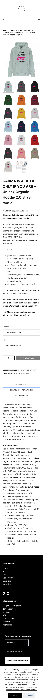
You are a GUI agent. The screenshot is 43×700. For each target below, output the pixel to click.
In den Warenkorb (28, 358)
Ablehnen (29, 696)
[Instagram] (8, 593)
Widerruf (6, 621)
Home (5, 568)
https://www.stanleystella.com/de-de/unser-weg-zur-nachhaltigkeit (23, 277)
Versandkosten (22, 211)
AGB (4, 615)
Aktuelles (7, 584)
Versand (6, 612)
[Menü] (39, 19)
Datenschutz (8, 618)
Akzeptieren (14, 696)
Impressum (7, 625)
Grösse (6, 327)
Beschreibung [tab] (21, 385)
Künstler (6, 574)
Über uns (7, 581)
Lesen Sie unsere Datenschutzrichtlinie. (21, 690)
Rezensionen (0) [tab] (21, 395)
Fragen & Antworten (12, 606)
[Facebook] (4, 593)
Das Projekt (8, 578)
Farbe (5, 340)
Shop (5, 571)
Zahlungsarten (9, 609)
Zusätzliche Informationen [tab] (21, 390)
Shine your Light (21, 373)
